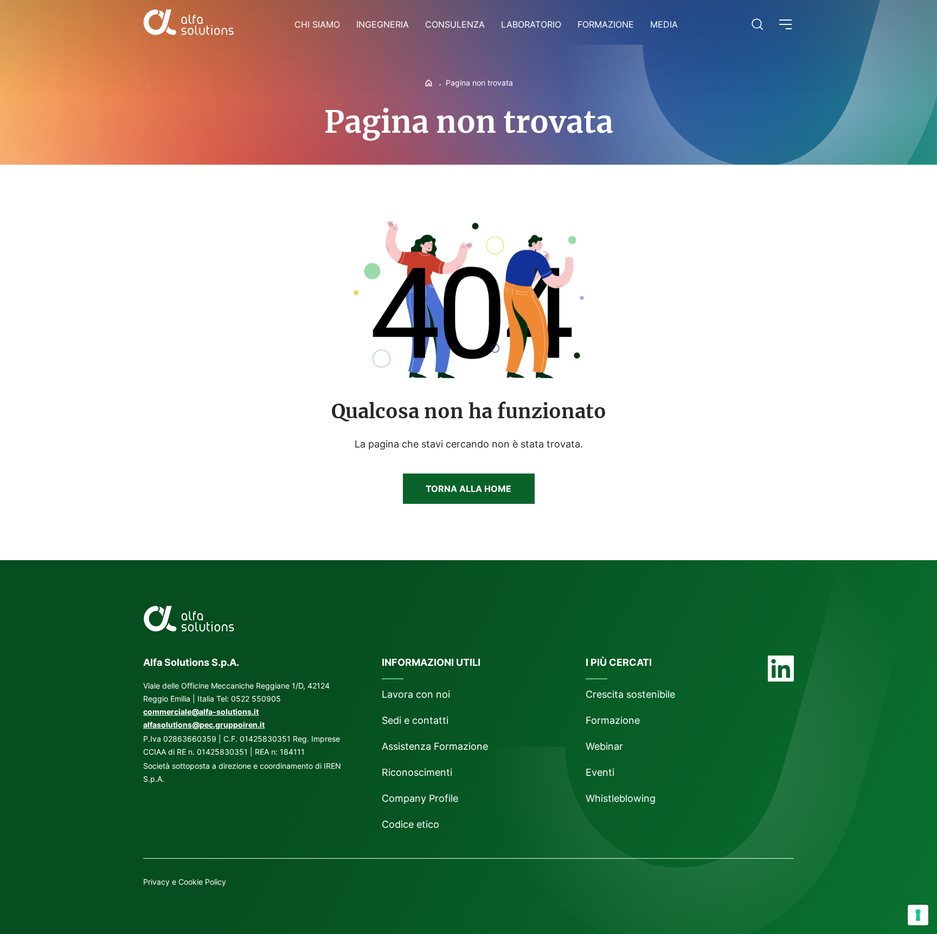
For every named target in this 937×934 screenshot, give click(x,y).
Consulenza (455, 24)
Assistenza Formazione (435, 746)
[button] (785, 24)
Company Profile (420, 798)
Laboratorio (531, 24)
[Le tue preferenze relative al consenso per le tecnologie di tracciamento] (918, 915)
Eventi (600, 772)
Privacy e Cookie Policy (184, 881)
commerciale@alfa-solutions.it (201, 711)
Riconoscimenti (417, 772)
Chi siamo (317, 24)
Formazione (605, 24)
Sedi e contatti (415, 720)
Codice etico (410, 824)
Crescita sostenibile (630, 694)
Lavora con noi (416, 694)
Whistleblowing (622, 798)
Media (664, 24)
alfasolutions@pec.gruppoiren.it (204, 724)
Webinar (604, 746)
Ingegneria (382, 24)
